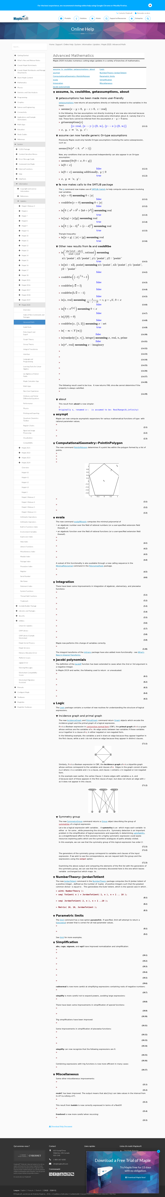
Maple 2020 (26, 305)
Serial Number (25, 576)
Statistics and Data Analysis (27, 92)
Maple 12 (25, 246)
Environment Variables (28, 532)
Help (20, 174)
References (24, 196)
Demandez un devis (143, 13)
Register (23, 571)
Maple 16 (25, 265)
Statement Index (26, 586)
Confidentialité (74, 1194)
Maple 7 (24, 216)
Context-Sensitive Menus (28, 154)
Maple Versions (24, 648)
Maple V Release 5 (28, 507)
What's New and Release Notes (28, 60)
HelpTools (22, 179)
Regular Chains (28, 426)
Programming (22, 97)
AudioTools (27, 327)
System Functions (26, 591)
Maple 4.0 (25, 472)
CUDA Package (24, 149)
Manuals (20, 687)
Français (31, 1190)
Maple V (25, 492)
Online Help (68, 44)
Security (22, 616)
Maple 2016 (26, 285)
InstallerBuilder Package (27, 606)
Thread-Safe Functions (28, 596)
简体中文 (53, 1190)
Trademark (24, 601)
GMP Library (23, 631)
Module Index (25, 556)
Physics (20, 87)
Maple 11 (25, 241)
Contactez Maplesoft (125, 13)
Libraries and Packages (27, 611)
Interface (26, 354)
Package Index (25, 561)
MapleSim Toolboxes (24, 707)
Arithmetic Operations (28, 517)
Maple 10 (25, 236)
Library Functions (26, 547)
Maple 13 (25, 250)
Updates (23, 201)
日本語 (45, 1190)
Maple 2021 (26, 448)
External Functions (26, 169)
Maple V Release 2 (28, 497)
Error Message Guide (26, 159)
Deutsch (38, 1190)
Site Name (24, 581)
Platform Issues (24, 658)
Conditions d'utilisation (60, 1194)
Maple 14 (25, 255)
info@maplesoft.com (60, 1164)
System (20, 144)
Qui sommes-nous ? (22, 1146)
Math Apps (21, 124)
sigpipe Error (23, 663)
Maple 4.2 (25, 482)
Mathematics (22, 83)
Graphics (20, 102)
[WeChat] (72, 1174)
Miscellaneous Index (27, 552)
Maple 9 (24, 226)
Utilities (21, 621)
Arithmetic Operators (28, 522)
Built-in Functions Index (29, 527)
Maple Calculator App (31, 381)
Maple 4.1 (25, 477)
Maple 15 (25, 260)
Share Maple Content (25, 78)
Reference (21, 139)
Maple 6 (24, 211)
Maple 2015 (26, 280)
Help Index (24, 542)
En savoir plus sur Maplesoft (22, 1177)
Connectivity (22, 112)
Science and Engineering (26, 107)
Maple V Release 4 (28, 502)
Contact (52, 1146)
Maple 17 (25, 270)
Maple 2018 (26, 295)
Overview (26, 310)
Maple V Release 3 (28, 206)
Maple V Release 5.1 (29, 512)
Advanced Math (28, 322)
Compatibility (28, 443)
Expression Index (26, 537)
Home (51, 44)
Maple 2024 (26, 463)
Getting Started (23, 55)
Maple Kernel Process (27, 643)
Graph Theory (28, 339)
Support (59, 44)
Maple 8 (24, 221)
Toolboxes (21, 697)
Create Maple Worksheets (27, 65)
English (23, 1190)
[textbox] (84, 109)
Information (23, 184)
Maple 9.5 (25, 231)
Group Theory (28, 344)
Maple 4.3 (25, 487)
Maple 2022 (26, 453)
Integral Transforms (30, 349)
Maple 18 (25, 275)
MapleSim (20, 702)
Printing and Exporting (31, 413)
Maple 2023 (26, 458)
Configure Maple (23, 692)
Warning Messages (26, 668)
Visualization (27, 438)
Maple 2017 (26, 290)
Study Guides (22, 134)
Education (21, 129)
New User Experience (31, 391)
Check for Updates (25, 626)
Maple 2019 (26, 300)
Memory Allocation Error (28, 653)
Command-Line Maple (27, 164)
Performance (28, 403)
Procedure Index (26, 566)
